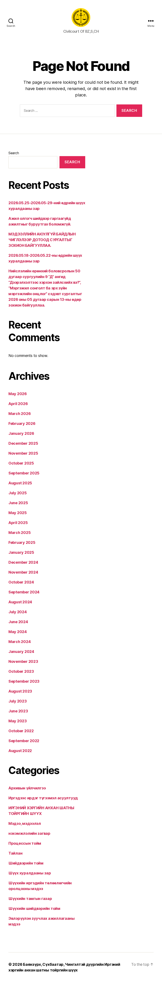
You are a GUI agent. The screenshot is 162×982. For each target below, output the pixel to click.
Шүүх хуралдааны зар (29, 873)
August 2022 (20, 750)
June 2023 (18, 711)
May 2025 (17, 513)
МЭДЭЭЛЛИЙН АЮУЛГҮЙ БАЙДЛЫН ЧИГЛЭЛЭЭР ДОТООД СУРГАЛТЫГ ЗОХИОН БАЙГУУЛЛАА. (42, 240)
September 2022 (23, 741)
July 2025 (17, 493)
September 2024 (23, 592)
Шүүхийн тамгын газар (30, 898)
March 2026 (19, 413)
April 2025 (18, 522)
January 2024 (21, 651)
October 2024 (21, 582)
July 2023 (17, 701)
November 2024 (23, 572)
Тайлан (15, 853)
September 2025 (23, 473)
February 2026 (21, 423)
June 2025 (18, 503)
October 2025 (21, 463)
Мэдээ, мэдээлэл (24, 823)
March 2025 (19, 532)
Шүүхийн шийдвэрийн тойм (34, 908)
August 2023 (20, 691)
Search (13, 153)
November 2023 (23, 661)
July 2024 (17, 612)
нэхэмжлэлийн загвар (29, 833)
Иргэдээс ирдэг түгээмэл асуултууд (43, 798)
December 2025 (23, 443)
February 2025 (21, 542)
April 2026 (18, 403)
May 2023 (17, 721)
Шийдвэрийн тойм (25, 863)
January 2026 (21, 433)
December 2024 (23, 562)
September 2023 (23, 681)
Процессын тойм (24, 843)
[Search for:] (66, 111)
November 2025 (23, 453)
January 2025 (21, 552)
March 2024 (19, 641)
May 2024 (17, 631)
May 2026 (17, 394)
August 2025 (20, 483)
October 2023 (21, 671)
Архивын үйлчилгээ (27, 788)
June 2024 (18, 622)
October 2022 (21, 731)
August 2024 (20, 602)
